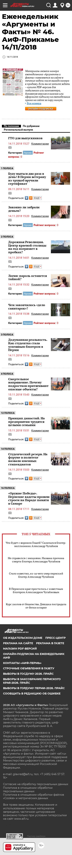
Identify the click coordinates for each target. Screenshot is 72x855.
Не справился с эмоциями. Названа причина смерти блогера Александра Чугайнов (36, 559)
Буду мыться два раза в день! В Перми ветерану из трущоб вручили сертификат (27, 178)
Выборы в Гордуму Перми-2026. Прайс (34, 688)
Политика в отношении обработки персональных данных (28, 789)
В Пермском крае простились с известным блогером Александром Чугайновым (36, 590)
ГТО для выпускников (25, 138)
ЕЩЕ (37, 197)
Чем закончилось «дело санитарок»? (26, 306)
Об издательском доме (22, 638)
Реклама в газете (50, 643)
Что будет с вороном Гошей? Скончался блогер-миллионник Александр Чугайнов (36, 544)
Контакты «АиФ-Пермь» (22, 663)
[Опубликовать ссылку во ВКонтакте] (26, 198)
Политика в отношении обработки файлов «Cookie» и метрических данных (33, 796)
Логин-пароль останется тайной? (27, 277)
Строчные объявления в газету (28, 668)
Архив (28, 152)
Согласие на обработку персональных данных (35, 784)
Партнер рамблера (36, 836)
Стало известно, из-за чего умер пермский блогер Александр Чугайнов (36, 575)
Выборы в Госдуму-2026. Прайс (28, 673)
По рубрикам (31, 125)
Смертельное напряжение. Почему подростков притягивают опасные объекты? (28, 384)
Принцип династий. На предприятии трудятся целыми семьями (26, 421)
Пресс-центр (55, 638)
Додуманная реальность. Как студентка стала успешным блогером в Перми (27, 345)
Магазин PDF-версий (20, 648)
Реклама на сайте (18, 643)
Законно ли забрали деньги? (24, 209)
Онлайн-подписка (40, 108)
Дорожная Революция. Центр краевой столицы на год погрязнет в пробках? (27, 247)
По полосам (11, 125)
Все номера (34, 103)
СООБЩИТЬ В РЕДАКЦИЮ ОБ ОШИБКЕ (31, 693)
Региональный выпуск (18, 129)
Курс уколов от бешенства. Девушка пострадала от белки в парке (36, 606)
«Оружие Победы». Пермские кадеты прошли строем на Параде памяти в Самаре (29, 498)
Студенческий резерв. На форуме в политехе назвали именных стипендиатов (27, 459)
